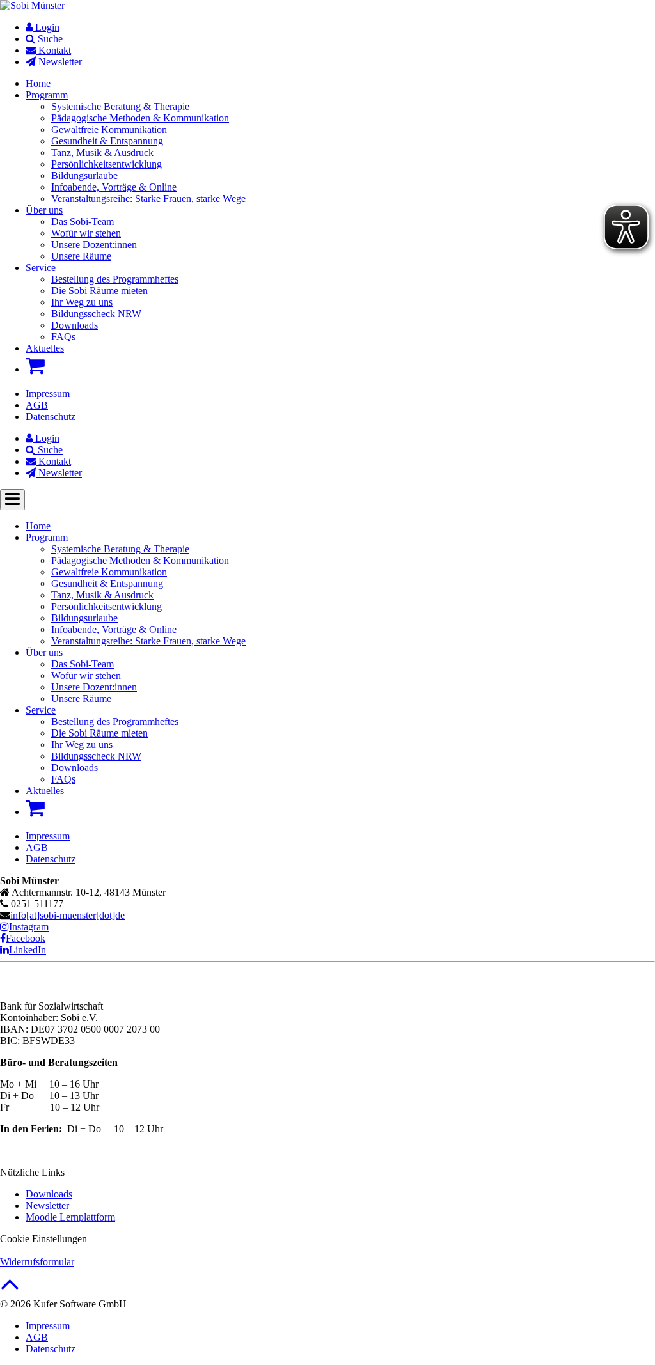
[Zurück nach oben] (10, 1290)
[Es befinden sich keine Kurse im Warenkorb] (35, 365)
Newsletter (47, 1205)
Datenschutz (50, 416)
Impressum (48, 393)
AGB (37, 405)
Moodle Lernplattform (70, 1217)
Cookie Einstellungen (43, 1238)
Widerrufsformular (37, 1261)
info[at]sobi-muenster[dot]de (67, 915)
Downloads (49, 1194)
